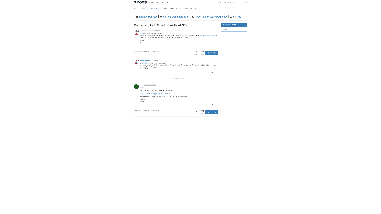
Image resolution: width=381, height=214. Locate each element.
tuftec (142, 85)
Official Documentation (176, 16)
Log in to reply (211, 53)
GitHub (237, 16)
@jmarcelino (144, 33)
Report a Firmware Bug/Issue (211, 16)
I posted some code (209, 35)
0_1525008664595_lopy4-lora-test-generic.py (155, 94)
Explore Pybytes (148, 16)
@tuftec (147, 63)
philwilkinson (144, 31)
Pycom (225, 29)
